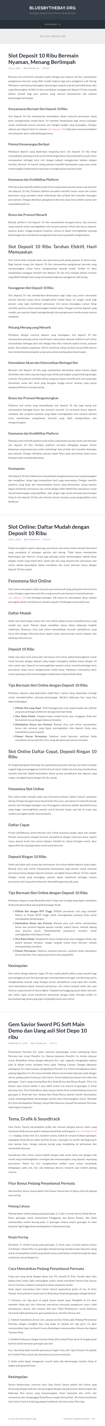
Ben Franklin (31, 68)
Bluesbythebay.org (52, 7)
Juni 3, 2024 (14, 539)
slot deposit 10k (56, 129)
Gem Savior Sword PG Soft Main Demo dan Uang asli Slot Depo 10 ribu (47, 1030)
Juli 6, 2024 (14, 68)
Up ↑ (94, 1419)
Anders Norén (81, 1419)
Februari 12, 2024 (18, 1043)
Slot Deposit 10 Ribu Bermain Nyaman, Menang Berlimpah (43, 58)
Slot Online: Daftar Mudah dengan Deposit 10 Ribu (48, 529)
